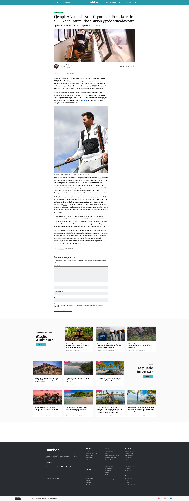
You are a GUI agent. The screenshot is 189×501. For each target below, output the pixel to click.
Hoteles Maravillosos (112, 2)
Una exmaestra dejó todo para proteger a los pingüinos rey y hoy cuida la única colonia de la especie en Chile (110, 345)
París (65, 204)
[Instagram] (52, 466)
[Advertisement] (94, 431)
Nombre (56, 285)
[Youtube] (61, 466)
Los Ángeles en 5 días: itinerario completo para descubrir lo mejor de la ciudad (46, 409)
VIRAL (107, 448)
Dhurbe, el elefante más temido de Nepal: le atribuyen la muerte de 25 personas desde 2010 (141, 345)
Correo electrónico (59, 291)
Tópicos (67, 2)
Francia (84, 100)
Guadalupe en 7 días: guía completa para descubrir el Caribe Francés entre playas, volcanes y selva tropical (141, 409)
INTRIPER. (58, 478)
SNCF (100, 178)
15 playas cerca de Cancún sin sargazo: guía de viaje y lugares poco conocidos (109, 379)
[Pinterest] (66, 466)
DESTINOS (89, 448)
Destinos (56, 2)
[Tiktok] (70, 466)
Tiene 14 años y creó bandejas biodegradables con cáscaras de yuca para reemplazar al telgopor (77, 345)
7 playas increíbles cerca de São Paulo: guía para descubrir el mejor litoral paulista (77, 379)
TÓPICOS (89, 469)
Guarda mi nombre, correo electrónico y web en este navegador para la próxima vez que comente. (78, 306)
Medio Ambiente (59, 12)
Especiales (128, 2)
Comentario (57, 265)
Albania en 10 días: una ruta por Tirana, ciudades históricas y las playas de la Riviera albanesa (46, 379)
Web (55, 297)
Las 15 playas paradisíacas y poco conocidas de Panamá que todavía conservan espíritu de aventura (76, 409)
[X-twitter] (57, 466)
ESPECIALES (128, 448)
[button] (135, 2)
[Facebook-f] (48, 466)
